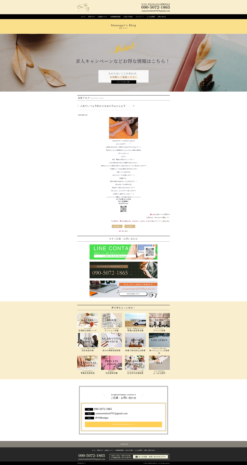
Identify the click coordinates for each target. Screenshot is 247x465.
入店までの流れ (128, 16)
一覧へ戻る (124, 231)
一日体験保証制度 (119, 450)
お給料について (102, 16)
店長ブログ (91, 16)
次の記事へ (129, 226)
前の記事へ (117, 226)
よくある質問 (151, 16)
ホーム (83, 16)
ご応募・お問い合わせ (149, 450)
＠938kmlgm (101, 417)
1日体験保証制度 (115, 16)
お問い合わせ (162, 16)
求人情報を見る (126, 221)
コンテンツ (139, 16)
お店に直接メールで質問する (161, 214)
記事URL (115, 221)
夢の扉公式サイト (82, 463)
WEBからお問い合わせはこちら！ (123, 424)
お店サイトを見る (139, 221)
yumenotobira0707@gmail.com (112, 413)
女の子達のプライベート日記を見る (158, 221)
